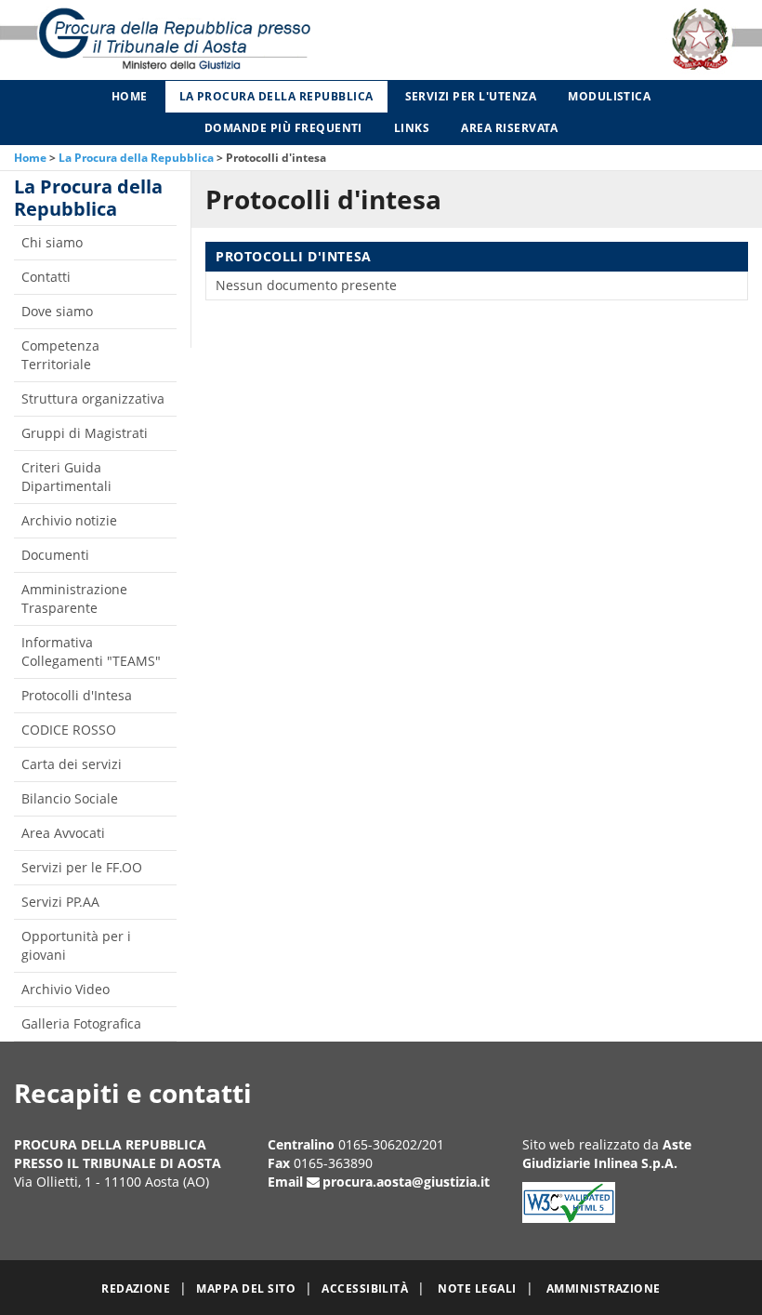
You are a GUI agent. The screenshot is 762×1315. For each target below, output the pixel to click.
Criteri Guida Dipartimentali (66, 476)
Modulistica (609, 96)
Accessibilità (365, 1288)
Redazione (135, 1288)
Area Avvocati (63, 833)
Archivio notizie (69, 520)
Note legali (477, 1288)
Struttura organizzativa (92, 398)
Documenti (55, 555)
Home (130, 96)
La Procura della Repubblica (276, 96)
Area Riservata (509, 128)
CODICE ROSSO (68, 729)
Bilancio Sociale (69, 798)
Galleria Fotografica (81, 1023)
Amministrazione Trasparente (74, 598)
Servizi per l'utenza (471, 96)
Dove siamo (57, 311)
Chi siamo (52, 242)
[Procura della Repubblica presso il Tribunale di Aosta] (159, 40)
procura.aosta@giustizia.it (406, 1181)
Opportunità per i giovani (76, 945)
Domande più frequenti (283, 128)
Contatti (46, 277)
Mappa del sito (246, 1288)
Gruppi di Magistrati (84, 433)
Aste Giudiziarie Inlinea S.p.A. (606, 1154)
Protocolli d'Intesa (76, 695)
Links (411, 128)
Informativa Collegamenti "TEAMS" (91, 651)
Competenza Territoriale (60, 355)
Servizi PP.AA (60, 901)
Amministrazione (603, 1288)
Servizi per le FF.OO (81, 867)
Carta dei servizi (71, 764)
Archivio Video (65, 989)
